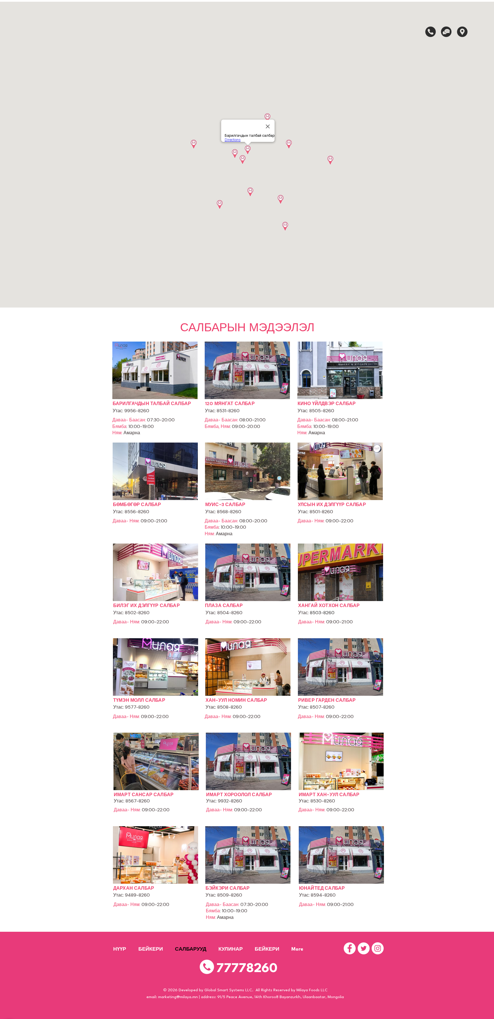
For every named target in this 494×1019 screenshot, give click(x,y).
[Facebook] (350, 948)
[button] (430, 31)
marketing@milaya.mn (178, 997)
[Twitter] (364, 948)
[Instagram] (378, 948)
